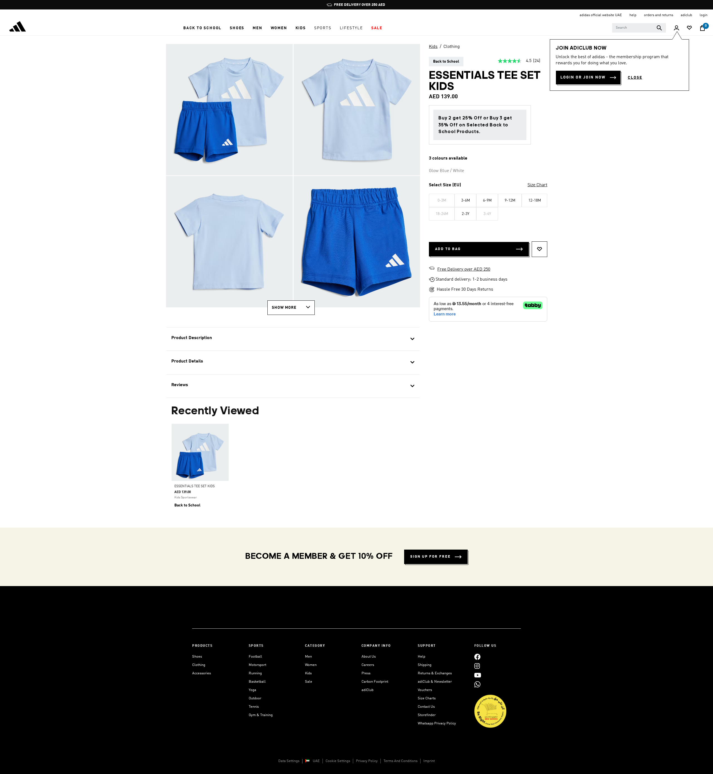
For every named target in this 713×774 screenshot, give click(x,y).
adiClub (367, 690)
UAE (316, 761)
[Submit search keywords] (659, 27)
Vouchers (425, 690)
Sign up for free (430, 557)
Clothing (451, 47)
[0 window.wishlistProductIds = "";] (689, 28)
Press (366, 673)
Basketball (257, 682)
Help (421, 656)
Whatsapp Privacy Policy (437, 723)
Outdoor (255, 698)
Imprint (429, 761)
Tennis (254, 707)
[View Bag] (702, 28)
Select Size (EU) (445, 185)
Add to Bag (448, 249)
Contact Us (426, 707)
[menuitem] (202, 28)
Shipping (424, 665)
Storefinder (427, 715)
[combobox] (639, 28)
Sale (308, 682)
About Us (369, 656)
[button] (202, 28)
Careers (368, 665)
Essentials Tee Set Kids (194, 486)
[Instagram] (477, 666)
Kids (433, 47)
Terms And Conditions (400, 761)
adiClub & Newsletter (435, 682)
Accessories (201, 673)
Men (308, 656)
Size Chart (537, 185)
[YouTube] (477, 675)
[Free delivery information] (431, 269)
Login (703, 15)
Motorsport (257, 665)
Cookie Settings (338, 761)
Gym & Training (261, 715)
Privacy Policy (367, 761)
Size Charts (427, 698)
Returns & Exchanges (435, 673)
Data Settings (288, 761)
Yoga (252, 690)
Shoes (197, 656)
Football (255, 656)
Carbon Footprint (375, 682)
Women (311, 665)
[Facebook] (477, 656)
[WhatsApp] (477, 684)
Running (255, 673)
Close (635, 78)
